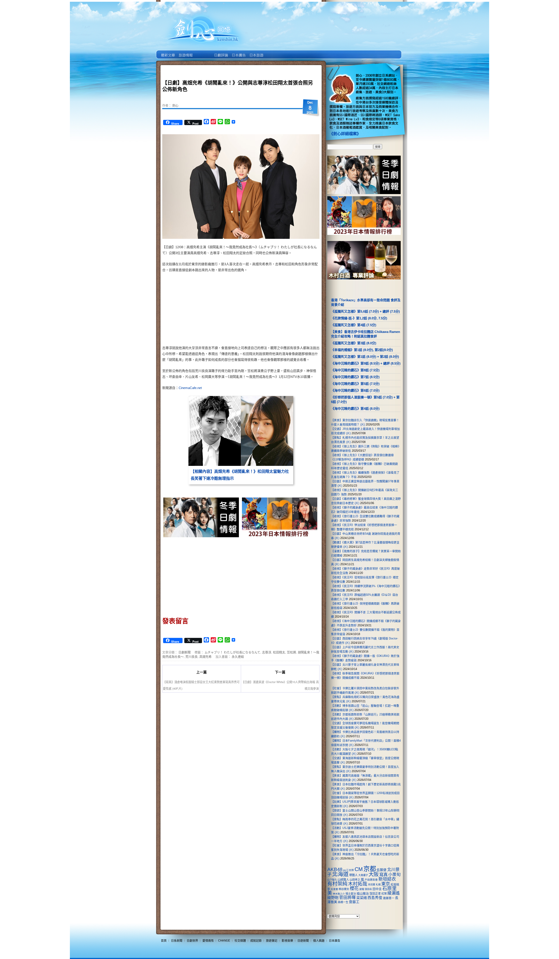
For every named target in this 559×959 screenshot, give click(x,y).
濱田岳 (368, 889)
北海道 (340, 874)
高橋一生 (343, 902)
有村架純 (337, 884)
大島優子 (363, 875)
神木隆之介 (339, 893)
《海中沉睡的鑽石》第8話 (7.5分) (355, 370)
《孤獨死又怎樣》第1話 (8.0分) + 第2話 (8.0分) (365, 356)
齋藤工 (354, 902)
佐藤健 (381, 870)
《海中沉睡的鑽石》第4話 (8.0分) (355, 408)
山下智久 (332, 879)
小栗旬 (394, 874)
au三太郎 (348, 870)
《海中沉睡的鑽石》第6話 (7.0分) (355, 390)
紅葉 (384, 893)
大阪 (374, 874)
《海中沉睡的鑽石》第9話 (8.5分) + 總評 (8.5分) (365, 363)
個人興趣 (318, 940)
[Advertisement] (278, 309)
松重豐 (334, 889)
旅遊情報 (203, 52)
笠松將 (291, 652)
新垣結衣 (387, 879)
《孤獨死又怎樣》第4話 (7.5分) (353, 325)
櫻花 (354, 888)
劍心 (175, 105)
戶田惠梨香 (371, 879)
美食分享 (274, 52)
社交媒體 (240, 940)
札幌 (378, 884)
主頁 (167, 52)
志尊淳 (266, 652)
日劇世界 (220, 52)
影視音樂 (287, 940)
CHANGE (224, 940)
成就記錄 (256, 940)
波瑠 (361, 889)
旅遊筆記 (271, 940)
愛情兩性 (208, 940)
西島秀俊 (374, 898)
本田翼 (371, 884)
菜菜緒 (361, 898)
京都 (369, 868)
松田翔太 (279, 652)
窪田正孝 (375, 893)
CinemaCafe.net (190, 388)
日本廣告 (238, 52)
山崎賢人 (343, 879)
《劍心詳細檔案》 (345, 134)
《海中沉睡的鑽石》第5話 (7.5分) (355, 384)
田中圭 (377, 889)
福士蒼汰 (350, 893)
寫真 (383, 874)
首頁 (164, 940)
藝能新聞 (185, 52)
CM (359, 869)
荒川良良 (191, 656)
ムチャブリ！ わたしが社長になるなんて (232, 652)
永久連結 (238, 656)
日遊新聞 (303, 940)
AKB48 (334, 869)
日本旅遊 (256, 52)
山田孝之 (355, 879)
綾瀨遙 (393, 893)
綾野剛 (332, 897)
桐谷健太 (344, 889)
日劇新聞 (184, 652)
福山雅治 (363, 893)
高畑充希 (205, 656)
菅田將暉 (347, 897)
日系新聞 (176, 940)
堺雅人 (353, 875)
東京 (385, 884)
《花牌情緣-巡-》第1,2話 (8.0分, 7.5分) (359, 318)
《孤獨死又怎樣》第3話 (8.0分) (353, 343)
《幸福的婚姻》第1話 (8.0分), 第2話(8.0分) (362, 350)
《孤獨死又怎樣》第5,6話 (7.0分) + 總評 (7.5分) (365, 311)
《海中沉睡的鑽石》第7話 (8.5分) (355, 377)
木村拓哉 (357, 884)
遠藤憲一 (388, 898)
